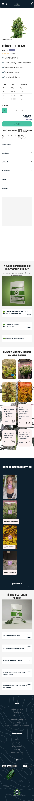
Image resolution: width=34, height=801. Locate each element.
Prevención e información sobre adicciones (17, 726)
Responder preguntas (17, 719)
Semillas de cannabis (17, 709)
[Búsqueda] (6, 4)
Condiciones (17, 749)
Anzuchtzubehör (17, 712)
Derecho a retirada (17, 746)
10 (16, 110)
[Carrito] (31, 4)
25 (22, 110)
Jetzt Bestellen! (17, 583)
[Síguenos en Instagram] (17, 760)
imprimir (17, 740)
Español (7, 786)
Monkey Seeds (7, 39)
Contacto (17, 729)
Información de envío (17, 753)
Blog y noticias (17, 722)
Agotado (17, 124)
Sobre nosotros (17, 716)
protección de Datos (17, 743)
